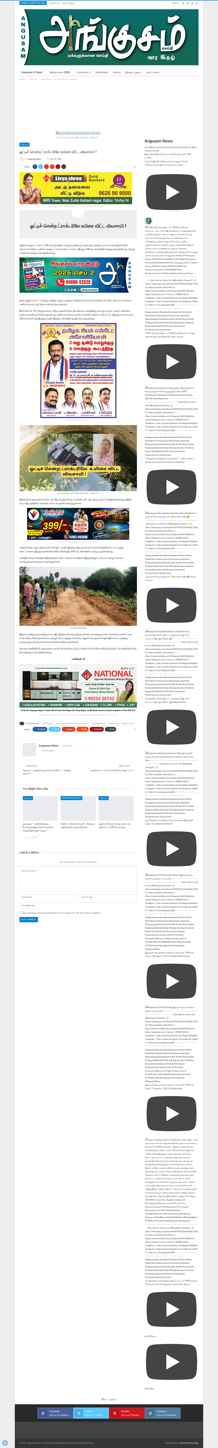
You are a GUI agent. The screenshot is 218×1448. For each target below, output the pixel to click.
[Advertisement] (109, 104)
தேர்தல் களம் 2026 (60, 72)
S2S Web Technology (189, 1443)
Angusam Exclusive (71, 798)
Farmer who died (32, 723)
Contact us (54, 3)
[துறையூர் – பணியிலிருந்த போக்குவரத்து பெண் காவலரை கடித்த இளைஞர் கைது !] (40, 808)
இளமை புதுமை (133, 72)
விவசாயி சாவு (113, 723)
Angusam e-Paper (31, 72)
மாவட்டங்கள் (152, 72)
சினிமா (117, 72)
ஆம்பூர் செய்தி (47, 723)
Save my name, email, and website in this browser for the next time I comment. (61, 913)
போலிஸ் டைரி (84, 72)
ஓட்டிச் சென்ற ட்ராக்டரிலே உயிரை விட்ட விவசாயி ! (72, 723)
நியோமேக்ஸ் (102, 72)
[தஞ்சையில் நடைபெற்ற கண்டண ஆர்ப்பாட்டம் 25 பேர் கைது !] (116, 808)
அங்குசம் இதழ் (68, 3)
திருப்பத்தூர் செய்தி (98, 723)
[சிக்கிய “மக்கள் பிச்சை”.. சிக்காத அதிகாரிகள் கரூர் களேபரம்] (78, 808)
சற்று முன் (24, 144)
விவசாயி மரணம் (127, 723)
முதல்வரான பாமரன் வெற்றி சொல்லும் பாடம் (112, 770)
